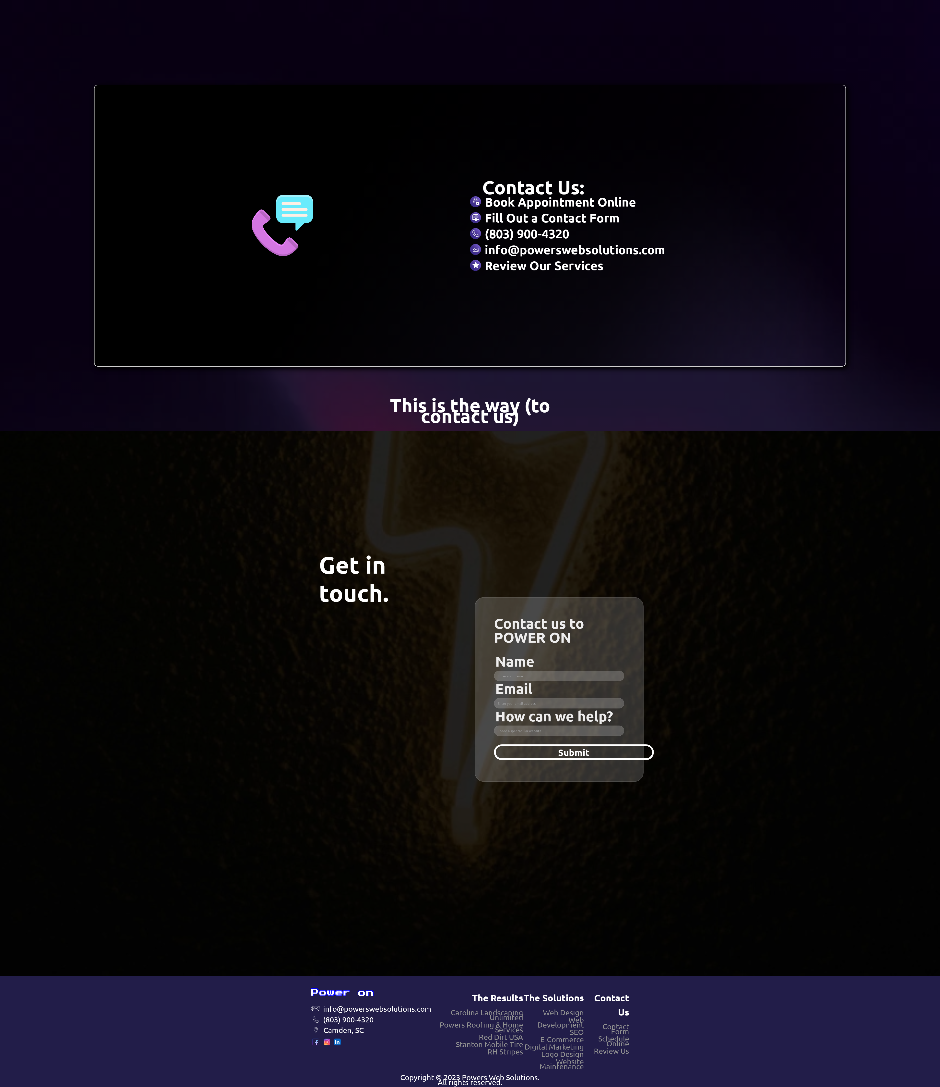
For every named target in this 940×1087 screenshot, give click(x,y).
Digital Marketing (554, 1046)
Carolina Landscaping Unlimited (487, 1015)
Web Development (560, 1022)
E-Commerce (562, 1039)
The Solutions (554, 997)
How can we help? (554, 716)
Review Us (611, 1050)
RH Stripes (505, 1051)
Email (513, 688)
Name (514, 659)
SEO (577, 1031)
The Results (497, 997)
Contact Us (611, 1005)
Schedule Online (613, 1041)
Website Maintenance (562, 1064)
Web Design (563, 1012)
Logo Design (562, 1054)
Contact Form (615, 1029)
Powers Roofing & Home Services (481, 1027)
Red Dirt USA (501, 1036)
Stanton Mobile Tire (489, 1044)
